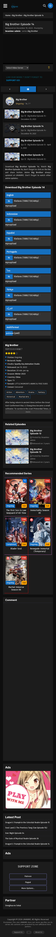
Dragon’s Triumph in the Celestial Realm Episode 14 (27, 844)
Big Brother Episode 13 (36, 432)
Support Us (18, 932)
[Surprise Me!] (50, 5)
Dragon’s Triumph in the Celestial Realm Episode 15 (27, 822)
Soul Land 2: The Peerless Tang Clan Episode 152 (26, 828)
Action (9, 392)
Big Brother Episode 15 (36, 450)
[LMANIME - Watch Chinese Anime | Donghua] (14, 7)
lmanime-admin (12, 31)
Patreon (28, 876)
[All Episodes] (28, 89)
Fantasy (41, 392)
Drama (31, 392)
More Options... (28, 888)
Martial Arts (24, 397)
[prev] (10, 89)
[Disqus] (28, 642)
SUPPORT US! (13, 80)
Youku (18, 360)
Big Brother (33, 31)
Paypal (28, 882)
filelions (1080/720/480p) (26, 201)
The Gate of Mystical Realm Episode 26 (22, 838)
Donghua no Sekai (13, 905)
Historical (11, 397)
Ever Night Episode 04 (14, 833)
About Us (38, 932)
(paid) (17, 333)
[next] (46, 89)
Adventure (20, 392)
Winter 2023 (20, 374)
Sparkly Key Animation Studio (27, 364)
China (18, 377)
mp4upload (10, 206)
